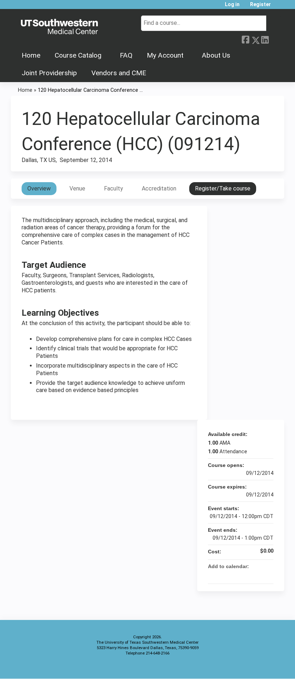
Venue (77, 188)
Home (31, 55)
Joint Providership (49, 73)
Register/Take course (222, 188)
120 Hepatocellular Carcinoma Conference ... (90, 90)
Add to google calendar (239, 575)
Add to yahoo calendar (249, 575)
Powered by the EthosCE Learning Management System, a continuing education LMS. (258, 667)
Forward (274, 39)
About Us (216, 55)
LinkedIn (264, 39)
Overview (39, 188)
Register (260, 4)
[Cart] (278, 7)
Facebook (245, 39)
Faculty (113, 188)
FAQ (126, 55)
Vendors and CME (118, 73)
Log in (232, 4)
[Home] (59, 27)
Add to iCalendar (258, 574)
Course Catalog (78, 55)
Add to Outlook (267, 575)
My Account (165, 55)
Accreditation (159, 188)
